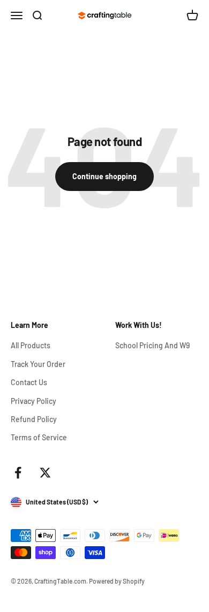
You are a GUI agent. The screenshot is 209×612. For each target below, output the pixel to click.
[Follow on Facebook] (18, 472)
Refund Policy (34, 419)
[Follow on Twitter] (45, 472)
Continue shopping (104, 176)
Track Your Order (38, 364)
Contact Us (29, 382)
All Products (30, 345)
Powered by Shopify (117, 581)
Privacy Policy (33, 401)
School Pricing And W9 (152, 345)
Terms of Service (39, 437)
